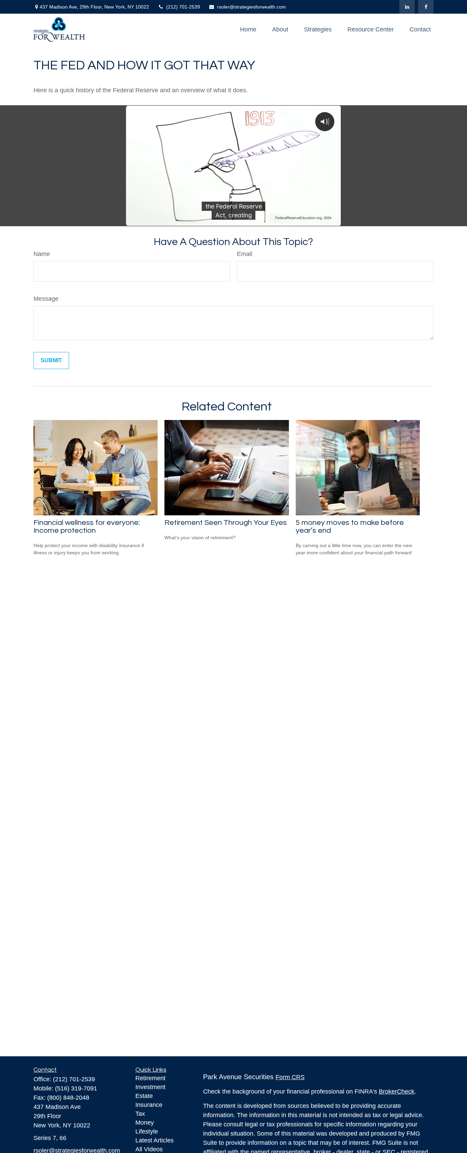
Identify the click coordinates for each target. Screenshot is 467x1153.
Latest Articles (154, 1140)
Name (42, 253)
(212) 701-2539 (183, 7)
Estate (144, 1096)
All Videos (149, 1149)
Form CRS (290, 1077)
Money (144, 1122)
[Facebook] (425, 7)
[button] (248, 29)
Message (46, 298)
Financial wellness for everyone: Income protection (87, 526)
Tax (140, 1113)
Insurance (148, 1104)
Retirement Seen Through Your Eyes (225, 523)
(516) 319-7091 (76, 1088)
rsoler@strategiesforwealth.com (251, 7)
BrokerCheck (396, 1091)
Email (244, 253)
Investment (150, 1087)
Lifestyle (146, 1131)
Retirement (150, 1078)
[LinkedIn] (407, 7)
